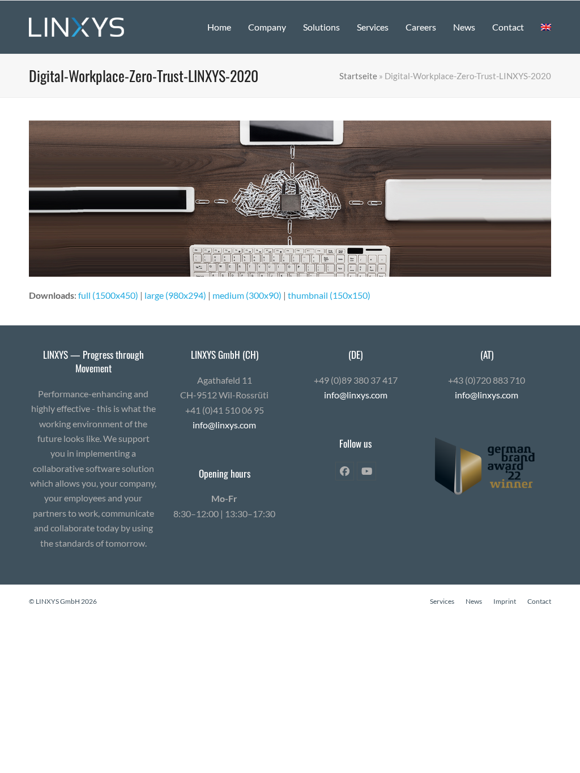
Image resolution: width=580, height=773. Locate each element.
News (474, 601)
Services (442, 601)
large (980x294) (175, 295)
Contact (539, 601)
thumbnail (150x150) (329, 295)
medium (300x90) (247, 295)
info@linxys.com (224, 424)
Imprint (504, 601)
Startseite (358, 76)
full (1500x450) (108, 295)
